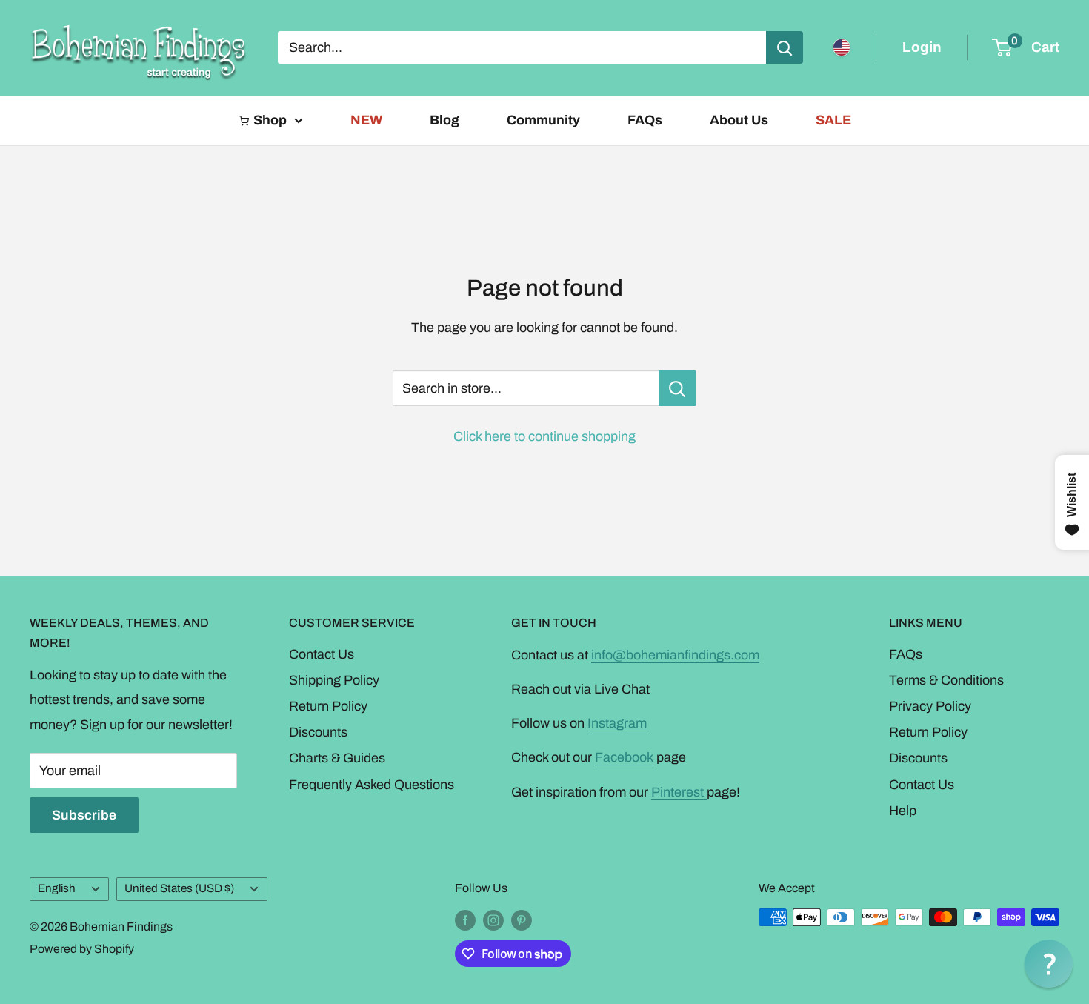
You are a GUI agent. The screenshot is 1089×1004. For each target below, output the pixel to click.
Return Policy (328, 706)
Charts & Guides (337, 758)
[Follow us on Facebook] (465, 919)
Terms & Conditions (946, 680)
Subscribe (84, 815)
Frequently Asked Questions (371, 784)
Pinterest (679, 792)
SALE (833, 120)
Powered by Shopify (82, 949)
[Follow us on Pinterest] (521, 919)
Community (543, 120)
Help (902, 810)
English (57, 888)
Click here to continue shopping (544, 436)
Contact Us (321, 654)
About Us (739, 120)
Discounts (318, 732)
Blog (444, 120)
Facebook (624, 757)
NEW (366, 120)
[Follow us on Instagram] (493, 919)
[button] (1049, 964)
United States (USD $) (179, 888)
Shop (270, 120)
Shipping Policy (334, 680)
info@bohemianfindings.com (675, 655)
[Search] (784, 47)
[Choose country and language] (841, 47)
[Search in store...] (677, 388)
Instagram (617, 723)
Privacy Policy (930, 706)
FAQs (644, 120)
